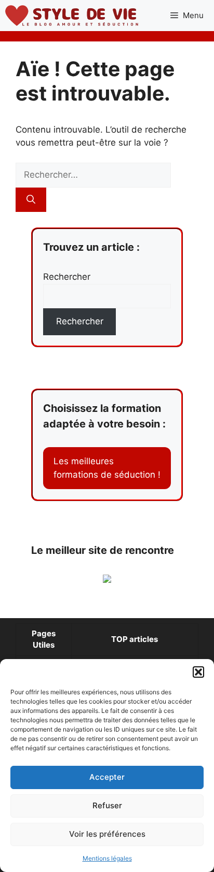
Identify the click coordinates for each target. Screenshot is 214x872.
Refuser (107, 805)
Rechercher (66, 276)
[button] (198, 672)
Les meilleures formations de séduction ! (107, 468)
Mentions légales (107, 858)
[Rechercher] (31, 200)
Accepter (107, 777)
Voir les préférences (107, 834)
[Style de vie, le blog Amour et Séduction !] (71, 15)
